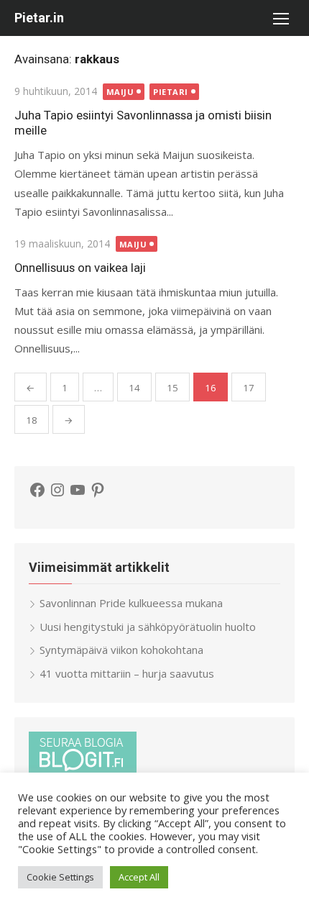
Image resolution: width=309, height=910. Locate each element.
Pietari (170, 91)
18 (31, 420)
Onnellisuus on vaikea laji (80, 267)
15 (172, 387)
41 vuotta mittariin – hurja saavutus (127, 673)
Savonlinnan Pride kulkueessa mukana (131, 603)
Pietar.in (39, 17)
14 (134, 387)
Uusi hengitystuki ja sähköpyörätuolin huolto (148, 626)
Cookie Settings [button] (60, 876)
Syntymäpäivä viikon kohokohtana (121, 649)
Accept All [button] (139, 876)
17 (248, 387)
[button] (280, 18)
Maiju (120, 91)
